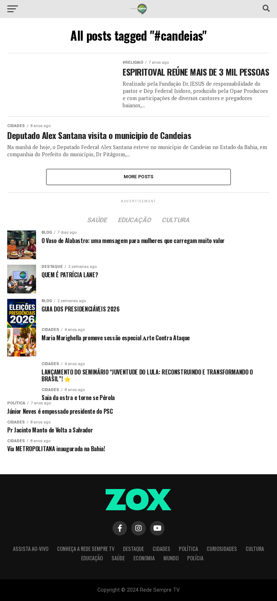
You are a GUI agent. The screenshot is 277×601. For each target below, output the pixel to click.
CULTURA (255, 548)
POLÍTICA (188, 548)
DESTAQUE (133, 548)
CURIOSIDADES (222, 548)
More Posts (139, 176)
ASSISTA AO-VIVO (30, 548)
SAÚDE (118, 558)
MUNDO (171, 558)
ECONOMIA (144, 558)
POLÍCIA (195, 558)
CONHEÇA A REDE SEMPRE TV (85, 548)
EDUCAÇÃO (92, 558)
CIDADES (161, 548)
